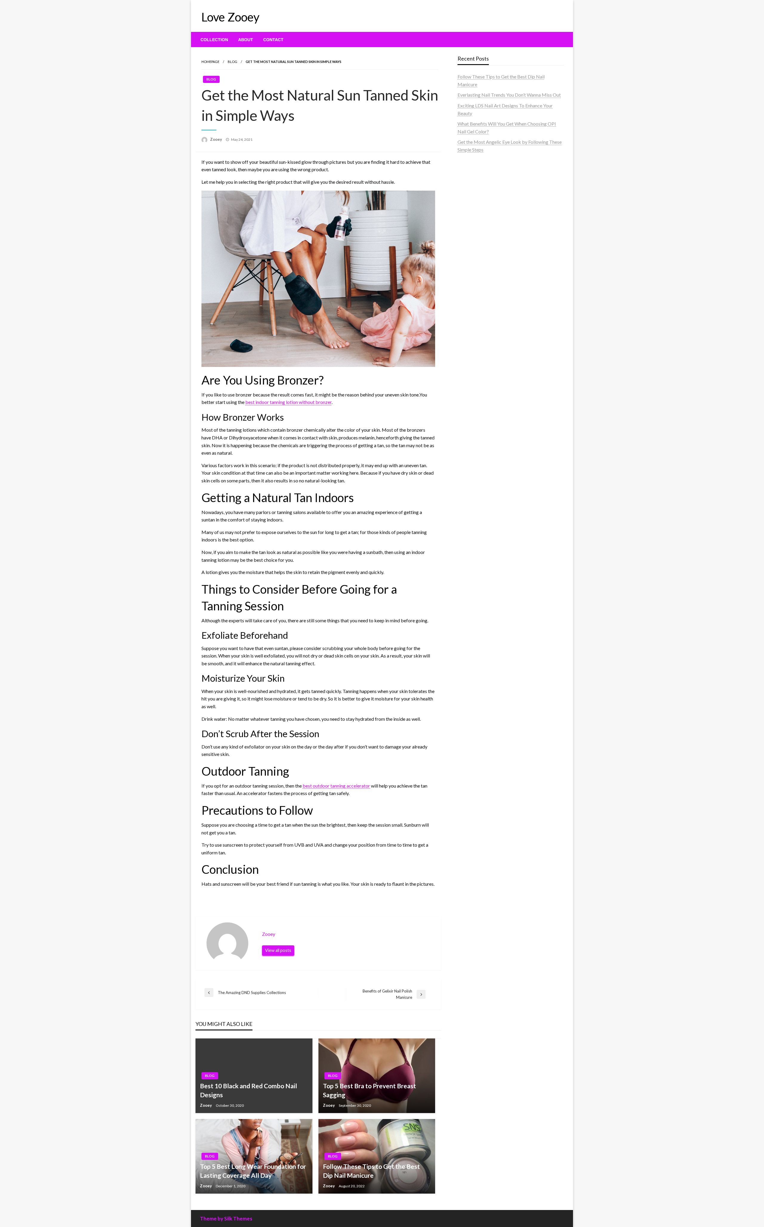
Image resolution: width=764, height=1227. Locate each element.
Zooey (216, 139)
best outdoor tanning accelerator (336, 785)
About (245, 39)
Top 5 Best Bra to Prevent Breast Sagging (369, 1090)
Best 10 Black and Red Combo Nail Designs (248, 1090)
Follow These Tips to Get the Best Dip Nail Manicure (371, 1171)
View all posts (278, 950)
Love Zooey (230, 17)
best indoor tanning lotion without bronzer (288, 402)
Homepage (210, 62)
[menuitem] (214, 39)
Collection (214, 39)
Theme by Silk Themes (226, 1218)
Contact (273, 39)
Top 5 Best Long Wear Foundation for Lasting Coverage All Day (253, 1171)
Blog (232, 62)
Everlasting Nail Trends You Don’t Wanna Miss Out (509, 95)
